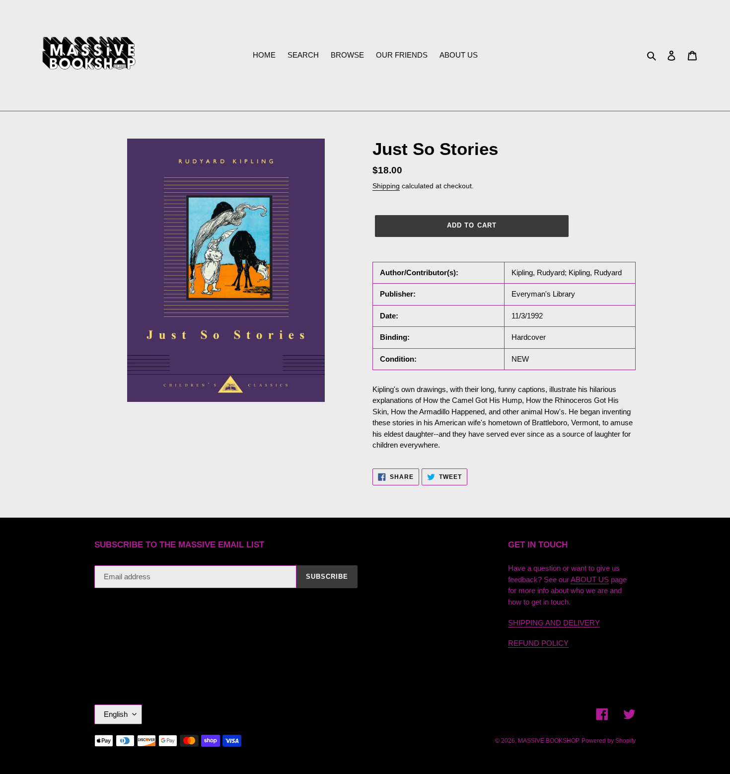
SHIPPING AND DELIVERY (554, 623)
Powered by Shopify (609, 740)
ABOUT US (590, 579)
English (116, 714)
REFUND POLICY (538, 643)
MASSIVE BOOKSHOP (549, 740)
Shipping (386, 186)
